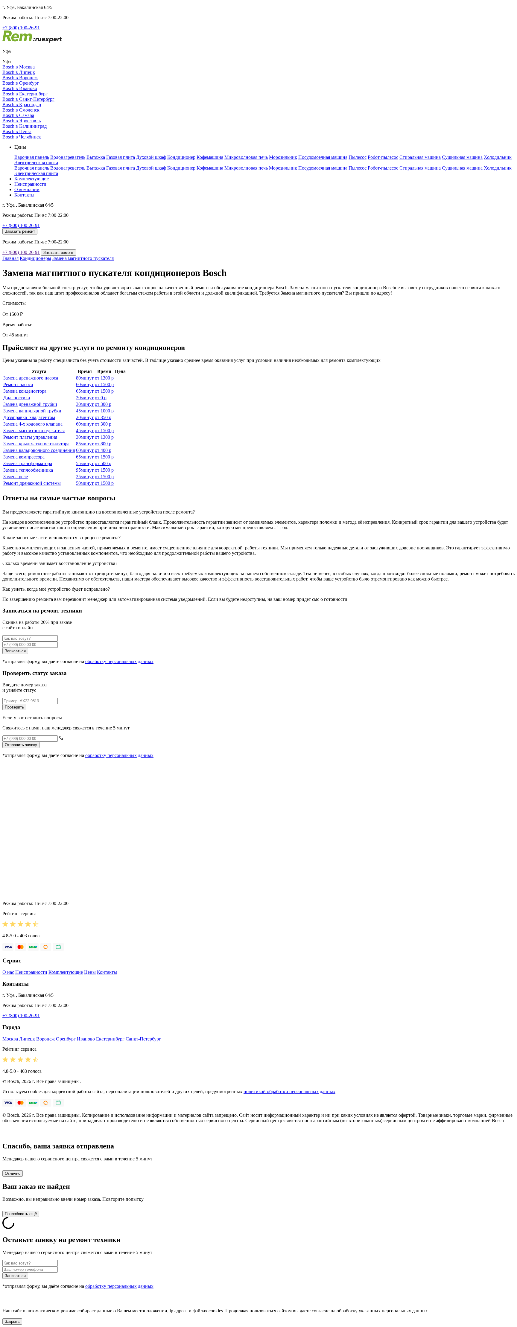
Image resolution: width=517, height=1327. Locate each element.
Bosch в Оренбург (20, 83)
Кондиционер (181, 157)
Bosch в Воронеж (20, 77)
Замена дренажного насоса (30, 377)
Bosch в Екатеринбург (25, 93)
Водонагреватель (67, 157)
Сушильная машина (462, 157)
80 (85, 377)
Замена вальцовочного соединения (39, 450)
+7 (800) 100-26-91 (21, 27)
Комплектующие (31, 178)
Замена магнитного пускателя (83, 258)
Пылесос (358, 157)
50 (85, 483)
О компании (26, 189)
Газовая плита (120, 157)
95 (85, 470)
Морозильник (283, 157)
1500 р (104, 384)
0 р (101, 397)
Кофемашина (210, 157)
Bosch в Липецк (18, 72)
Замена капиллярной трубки (32, 410)
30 (85, 404)
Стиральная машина (420, 157)
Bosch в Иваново (19, 88)
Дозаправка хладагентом (29, 417)
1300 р (104, 377)
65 (85, 391)
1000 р (104, 410)
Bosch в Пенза (16, 131)
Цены (90, 972)
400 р (103, 450)
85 (85, 443)
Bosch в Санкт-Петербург (28, 99)
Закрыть (12, 1321)
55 (85, 463)
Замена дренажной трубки (30, 404)
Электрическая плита (36, 162)
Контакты (24, 194)
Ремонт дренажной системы (32, 483)
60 (85, 384)
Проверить (14, 707)
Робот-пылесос (383, 157)
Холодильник (498, 157)
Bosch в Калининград (24, 126)
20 (85, 397)
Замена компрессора (24, 456)
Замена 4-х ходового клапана (33, 423)
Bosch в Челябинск (21, 136)
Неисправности (30, 184)
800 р (103, 443)
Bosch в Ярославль (21, 120)
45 (85, 410)
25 (85, 476)
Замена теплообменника (28, 470)
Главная (10, 258)
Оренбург (66, 1038)
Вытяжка (95, 157)
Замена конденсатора (24, 391)
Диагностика (16, 397)
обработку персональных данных (119, 661)
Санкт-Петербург (143, 1038)
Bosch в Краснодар (21, 104)
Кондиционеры (35, 258)
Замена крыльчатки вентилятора (36, 443)
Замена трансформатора (27, 463)
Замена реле (15, 476)
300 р (103, 404)
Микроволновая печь (246, 157)
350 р (103, 417)
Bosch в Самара (18, 115)
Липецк (27, 1038)
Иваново (86, 1038)
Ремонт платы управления (30, 437)
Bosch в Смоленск (20, 109)
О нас (8, 972)
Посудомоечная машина (322, 157)
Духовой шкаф (151, 157)
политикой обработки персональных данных (289, 1091)
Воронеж (45, 1038)
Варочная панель (31, 157)
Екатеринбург (110, 1038)
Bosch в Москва (18, 66)
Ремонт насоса (18, 384)
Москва (10, 1038)
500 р (103, 463)
